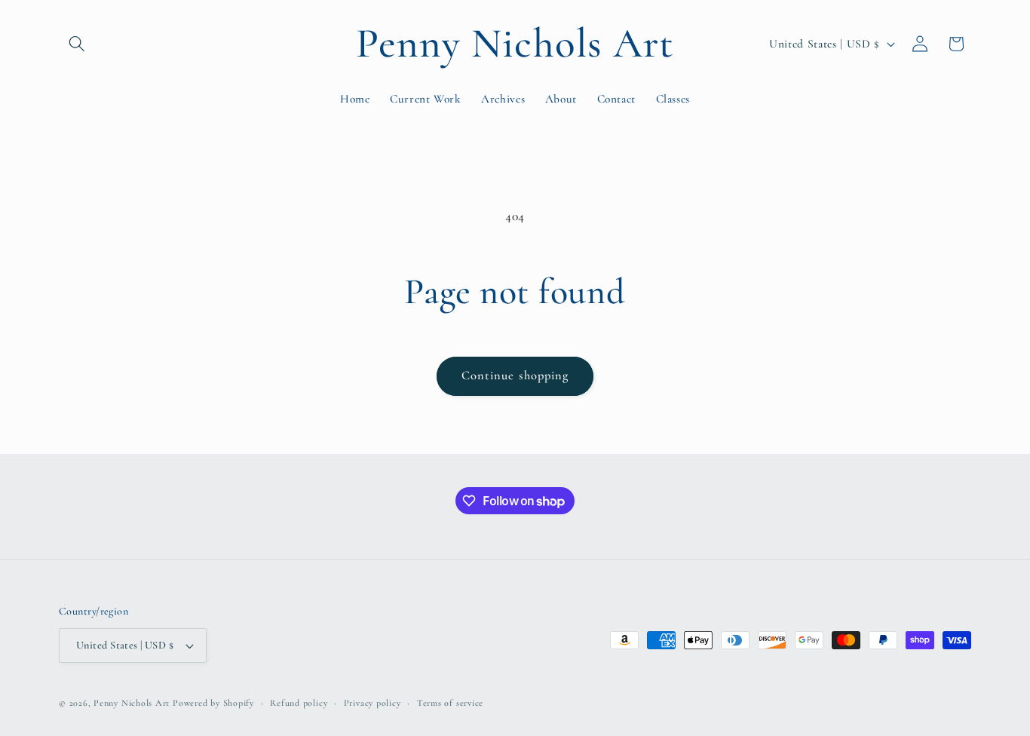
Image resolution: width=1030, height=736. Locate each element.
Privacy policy (372, 703)
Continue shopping (515, 375)
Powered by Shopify (213, 703)
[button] (77, 44)
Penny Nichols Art (131, 703)
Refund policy (298, 703)
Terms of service (450, 703)
